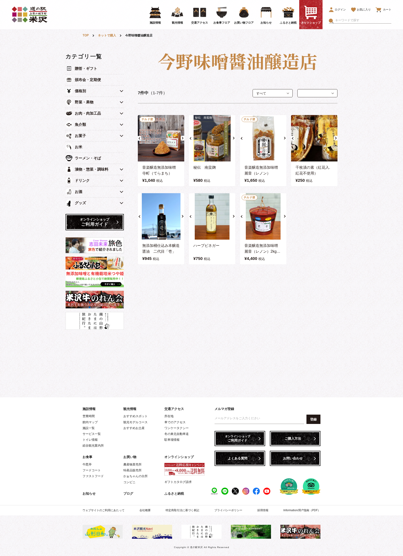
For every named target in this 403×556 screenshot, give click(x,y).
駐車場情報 (172, 439)
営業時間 (89, 416)
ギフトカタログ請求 (178, 482)
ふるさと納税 (174, 493)
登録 (313, 419)
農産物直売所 (132, 464)
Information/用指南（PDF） (301, 510)
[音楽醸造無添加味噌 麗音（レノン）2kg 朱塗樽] (263, 216)
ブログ (128, 493)
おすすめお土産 (134, 428)
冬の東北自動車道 (176, 434)
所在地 (169, 416)
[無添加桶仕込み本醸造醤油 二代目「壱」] (161, 216)
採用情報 (262, 510)
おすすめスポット (135, 416)
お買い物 (129, 457)
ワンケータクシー (176, 428)
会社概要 (145, 510)
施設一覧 (89, 428)
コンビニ (129, 482)
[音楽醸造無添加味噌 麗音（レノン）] (263, 138)
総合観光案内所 (93, 445)
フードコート (92, 470)
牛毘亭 (87, 464)
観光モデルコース (135, 422)
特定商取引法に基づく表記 (182, 510)
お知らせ (89, 493)
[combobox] (363, 20)
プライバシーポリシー (228, 510)
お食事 (87, 457)
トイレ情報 (90, 439)
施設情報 (89, 409)
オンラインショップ (179, 457)
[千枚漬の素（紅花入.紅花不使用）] (314, 138)
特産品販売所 (132, 470)
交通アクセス (174, 409)
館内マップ (90, 422)
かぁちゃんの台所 (135, 476)
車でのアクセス (175, 422)
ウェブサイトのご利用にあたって (104, 510)
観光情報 (129, 409)
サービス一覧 (92, 434)
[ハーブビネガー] (212, 216)
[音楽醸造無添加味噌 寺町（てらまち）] (161, 138)
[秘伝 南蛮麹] (212, 138)
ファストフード (93, 476)
